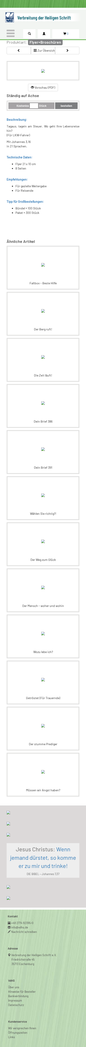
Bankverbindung (18, 996)
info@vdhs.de (19, 927)
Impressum (15, 1000)
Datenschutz (16, 1005)
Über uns (13, 987)
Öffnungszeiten (17, 1032)
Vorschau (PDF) (44, 87)
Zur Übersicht (46, 50)
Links (11, 1037)
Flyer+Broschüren (45, 42)
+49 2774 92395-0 (22, 923)
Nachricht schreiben (24, 932)
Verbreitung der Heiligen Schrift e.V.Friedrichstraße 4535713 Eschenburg (34, 959)
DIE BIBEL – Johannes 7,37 (43, 874)
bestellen (66, 105)
